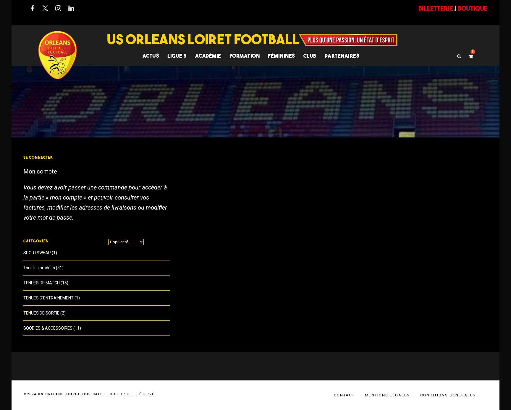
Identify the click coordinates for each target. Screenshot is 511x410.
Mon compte (40, 171)
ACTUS (151, 55)
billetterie (435, 8)
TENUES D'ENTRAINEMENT (48, 298)
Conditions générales (448, 395)
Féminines (281, 55)
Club (309, 55)
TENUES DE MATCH (41, 283)
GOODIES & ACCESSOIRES (47, 328)
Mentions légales (387, 395)
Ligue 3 (177, 55)
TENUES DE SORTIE (41, 313)
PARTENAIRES (342, 55)
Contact (344, 395)
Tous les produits (39, 267)
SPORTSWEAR (37, 252)
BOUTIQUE (473, 8)
